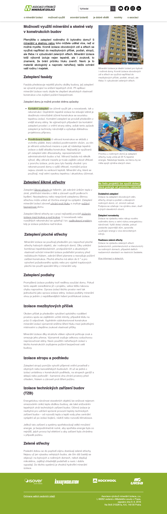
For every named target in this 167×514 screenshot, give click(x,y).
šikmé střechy (42, 189)
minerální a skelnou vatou (39, 43)
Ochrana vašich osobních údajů (39, 496)
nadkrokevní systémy (80, 220)
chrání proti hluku (60, 203)
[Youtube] (120, 8)
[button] (35, 17)
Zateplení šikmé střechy (44, 182)
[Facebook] (126, 8)
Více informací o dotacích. (111, 258)
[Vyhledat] (112, 8)
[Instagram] (132, 8)
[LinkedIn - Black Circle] (138, 8)
